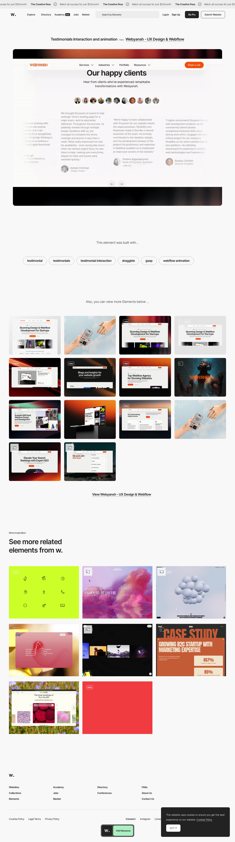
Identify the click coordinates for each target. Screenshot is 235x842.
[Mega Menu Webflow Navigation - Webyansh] (145, 335)
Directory (46, 14)
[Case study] (191, 650)
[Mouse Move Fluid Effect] (117, 592)
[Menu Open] (117, 650)
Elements (14, 798)
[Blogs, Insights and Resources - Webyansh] (90, 377)
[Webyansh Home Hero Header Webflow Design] (200, 335)
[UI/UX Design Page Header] (90, 419)
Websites (14, 787)
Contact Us (148, 798)
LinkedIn (159, 818)
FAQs (144, 787)
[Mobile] (90, 335)
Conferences (104, 793)
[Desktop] (35, 335)
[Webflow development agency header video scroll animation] (145, 377)
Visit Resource (123, 830)
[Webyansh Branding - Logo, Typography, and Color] (200, 377)
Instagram (145, 818)
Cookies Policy (16, 818)
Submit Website (213, 14)
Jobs (76, 14)
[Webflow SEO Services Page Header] (35, 461)
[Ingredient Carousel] (44, 707)
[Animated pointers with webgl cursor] (44, 592)
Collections (15, 793)
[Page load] (117, 707)
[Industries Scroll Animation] (90, 461)
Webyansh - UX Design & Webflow (155, 39)
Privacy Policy (52, 818)
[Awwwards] (13, 14)
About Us (147, 793)
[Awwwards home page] (107, 831)
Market (86, 14)
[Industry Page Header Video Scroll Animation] (35, 419)
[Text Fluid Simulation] (44, 650)
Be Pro (191, 14)
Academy (62, 14)
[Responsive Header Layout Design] (200, 419)
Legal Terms (34, 818)
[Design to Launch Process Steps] (145, 419)
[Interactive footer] (191, 592)
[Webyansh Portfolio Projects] (35, 377)
